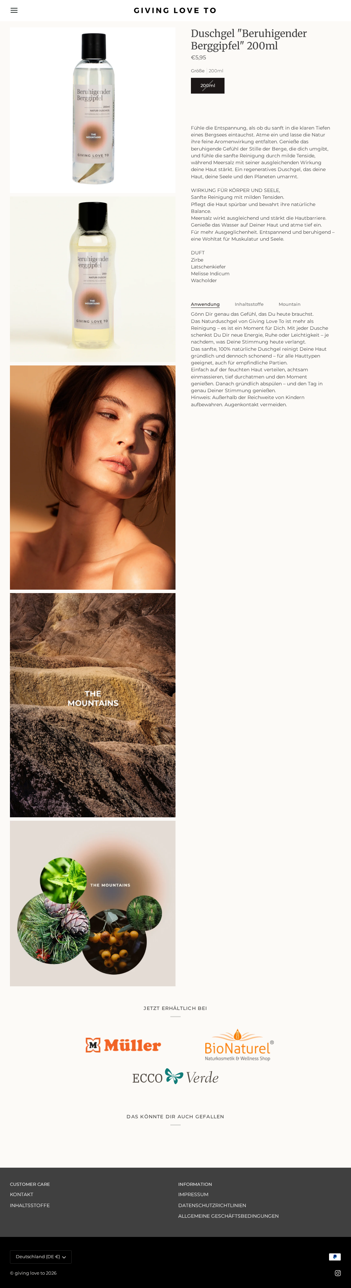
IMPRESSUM (193, 1194)
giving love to (30, 1273)
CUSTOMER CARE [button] (30, 1184)
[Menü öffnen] (20, 10)
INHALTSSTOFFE (30, 1205)
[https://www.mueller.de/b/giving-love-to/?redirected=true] (123, 1045)
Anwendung (205, 304)
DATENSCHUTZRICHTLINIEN (212, 1205)
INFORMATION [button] (195, 1184)
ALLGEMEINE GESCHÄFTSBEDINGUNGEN (228, 1216)
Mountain (290, 304)
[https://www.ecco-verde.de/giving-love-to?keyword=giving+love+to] (175, 1076)
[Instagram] (338, 1273)
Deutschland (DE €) (38, 1256)
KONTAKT (21, 1194)
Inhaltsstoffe (249, 304)
